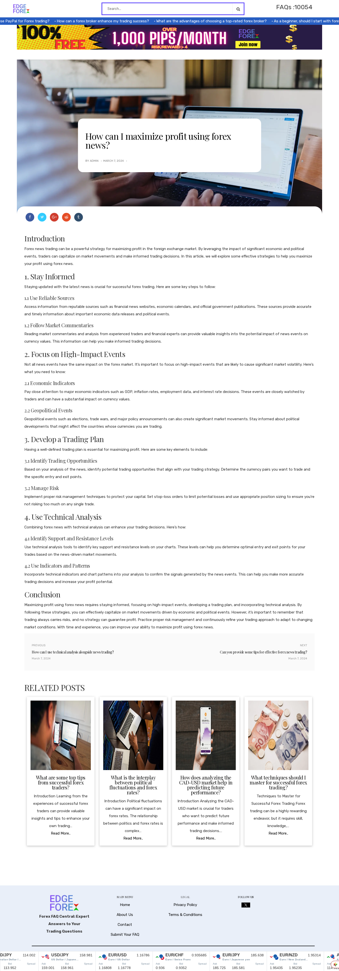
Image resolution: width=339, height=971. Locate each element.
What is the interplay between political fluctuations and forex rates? (133, 785)
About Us (125, 914)
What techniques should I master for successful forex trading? (278, 782)
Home (125, 905)
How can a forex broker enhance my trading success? (84, 21)
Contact (125, 924)
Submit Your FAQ (125, 934)
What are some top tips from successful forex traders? (60, 782)
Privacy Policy (185, 905)
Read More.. (60, 833)
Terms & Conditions (185, 914)
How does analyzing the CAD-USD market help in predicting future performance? (206, 785)
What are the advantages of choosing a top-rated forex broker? (192, 21)
